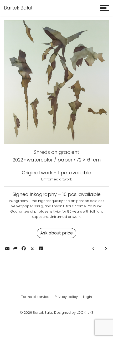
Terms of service (35, 296)
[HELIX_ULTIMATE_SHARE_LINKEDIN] (41, 248)
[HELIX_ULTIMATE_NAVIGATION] (104, 8)
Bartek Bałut (18, 7)
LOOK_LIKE (84, 312)
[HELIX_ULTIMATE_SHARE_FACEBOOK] (23, 248)
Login (87, 296)
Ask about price (56, 233)
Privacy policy (66, 296)
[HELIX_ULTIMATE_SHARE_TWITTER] (32, 248)
